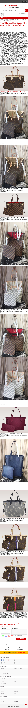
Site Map (2, 681)
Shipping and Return (18, 668)
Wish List (2, 701)
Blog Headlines (3, 683)
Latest (15, 693)
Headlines (6, 19)
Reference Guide (3, 29)
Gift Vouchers (3, 688)
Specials (2, 691)
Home (1, 19)
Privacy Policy (3, 671)
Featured (2, 693)
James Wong (11, 19)
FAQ (15, 681)
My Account (3, 699)
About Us (2, 668)
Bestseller (16, 691)
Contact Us (3, 678)
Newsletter (16, 701)
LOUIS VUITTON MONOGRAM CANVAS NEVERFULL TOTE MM (12, 91)
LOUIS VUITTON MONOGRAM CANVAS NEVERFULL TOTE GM (12, 140)
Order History (16, 699)
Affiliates (15, 688)
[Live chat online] (26, 704)
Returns (15, 678)
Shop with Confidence (5, 673)
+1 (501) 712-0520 (19, 660)
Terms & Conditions (18, 671)
